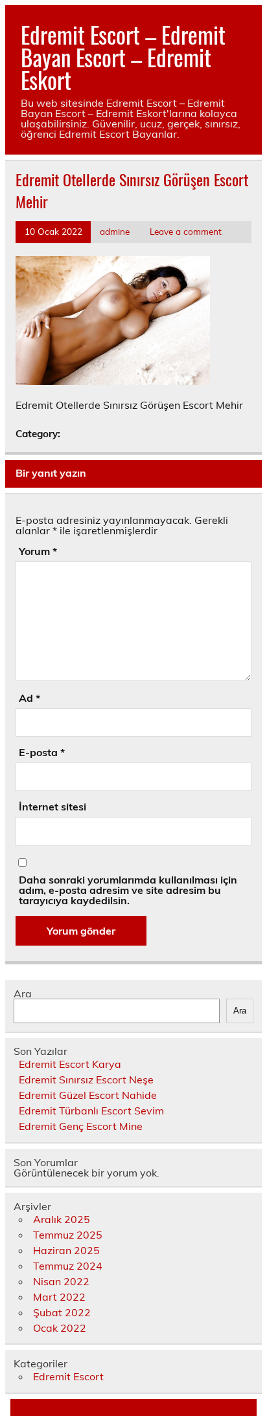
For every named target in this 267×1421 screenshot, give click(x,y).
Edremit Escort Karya (70, 1064)
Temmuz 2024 (67, 1265)
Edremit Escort (68, 1376)
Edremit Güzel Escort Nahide (88, 1095)
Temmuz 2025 (67, 1234)
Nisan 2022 (61, 1281)
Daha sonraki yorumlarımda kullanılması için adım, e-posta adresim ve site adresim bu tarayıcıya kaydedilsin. (128, 890)
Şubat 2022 (62, 1312)
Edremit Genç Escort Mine (81, 1126)
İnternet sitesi (52, 806)
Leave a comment (186, 231)
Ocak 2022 (59, 1327)
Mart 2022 (59, 1296)
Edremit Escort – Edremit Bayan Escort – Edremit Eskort (123, 56)
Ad (29, 698)
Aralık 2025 (61, 1219)
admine (115, 231)
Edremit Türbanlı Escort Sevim (91, 1110)
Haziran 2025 (66, 1250)
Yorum (38, 551)
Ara (23, 993)
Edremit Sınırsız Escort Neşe (86, 1079)
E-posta (42, 752)
